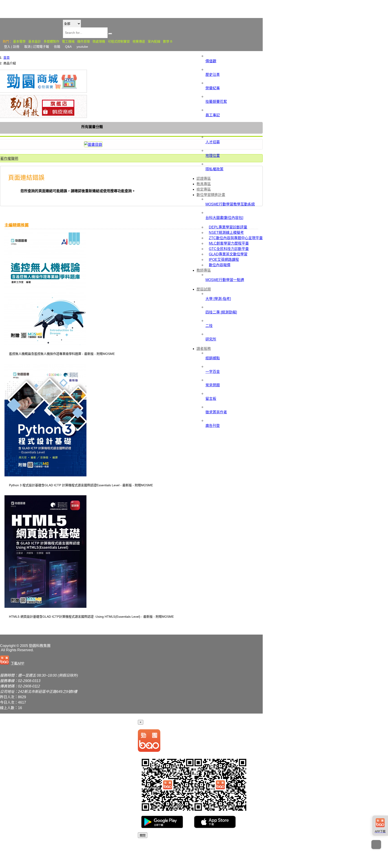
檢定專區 (203, 189)
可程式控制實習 (119, 41)
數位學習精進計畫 (210, 195)
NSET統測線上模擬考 (226, 232)
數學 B (167, 41)
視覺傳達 (138, 41)
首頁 (6, 57)
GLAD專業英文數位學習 (228, 254)
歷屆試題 (203, 289)
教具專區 (203, 184)
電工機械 (68, 41)
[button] (13, 660)
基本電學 (19, 41)
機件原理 (83, 41)
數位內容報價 (219, 265)
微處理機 (99, 41)
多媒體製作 (51, 41)
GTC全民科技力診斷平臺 (229, 249)
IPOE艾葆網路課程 (224, 259)
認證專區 (203, 178)
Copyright (7, 646)
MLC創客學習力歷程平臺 (229, 243)
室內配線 (154, 41)
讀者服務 (203, 349)
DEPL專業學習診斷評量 (228, 227)
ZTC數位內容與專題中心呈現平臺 (236, 238)
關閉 (143, 835)
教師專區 (203, 270)
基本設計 (34, 41)
